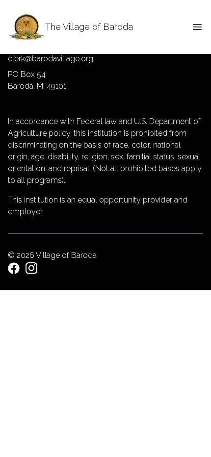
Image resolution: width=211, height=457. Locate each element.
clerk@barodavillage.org (50, 58)
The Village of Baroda (89, 27)
